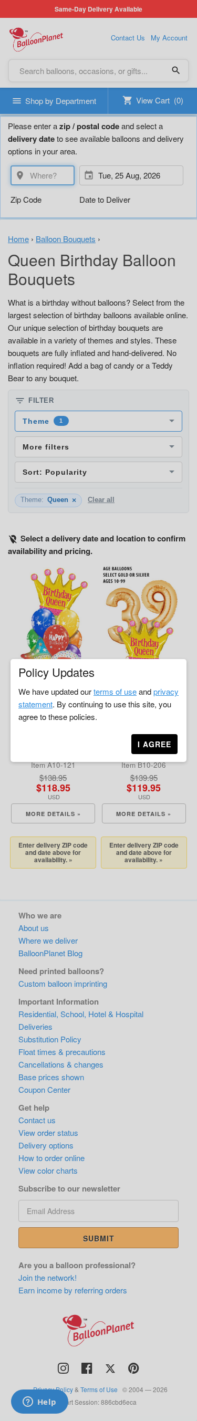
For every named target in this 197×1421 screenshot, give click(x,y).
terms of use (115, 691)
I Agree (154, 744)
